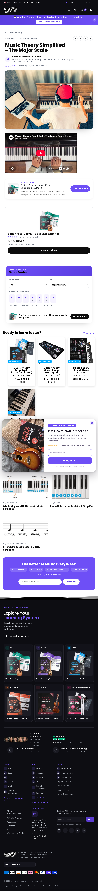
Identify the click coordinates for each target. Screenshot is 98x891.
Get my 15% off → (70, 460)
